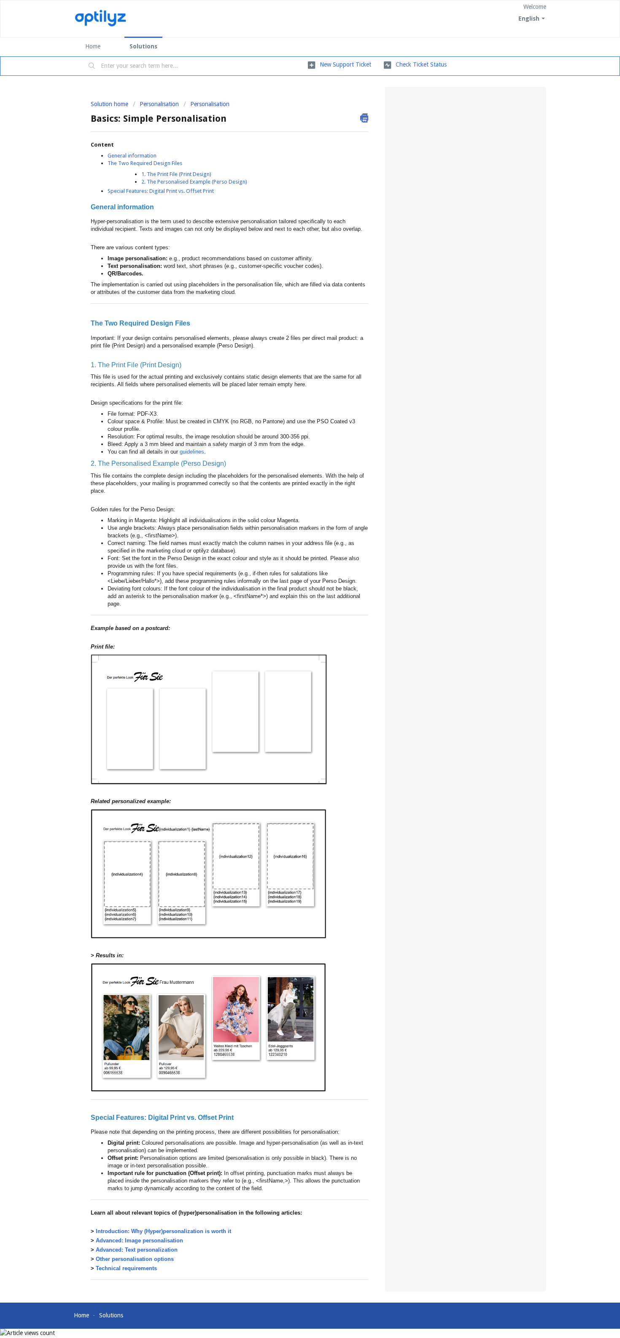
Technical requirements (126, 1268)
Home (92, 46)
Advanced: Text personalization (137, 1250)
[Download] (294, 575)
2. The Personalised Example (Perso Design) (194, 182)
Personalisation (159, 104)
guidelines (192, 452)
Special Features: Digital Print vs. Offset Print (161, 191)
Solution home (110, 104)
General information (132, 155)
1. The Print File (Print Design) (176, 174)
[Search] (92, 66)
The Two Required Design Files (145, 163)
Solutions (143, 46)
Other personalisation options (135, 1259)
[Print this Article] (364, 118)
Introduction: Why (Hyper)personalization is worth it (163, 1231)
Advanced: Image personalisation (139, 1240)
